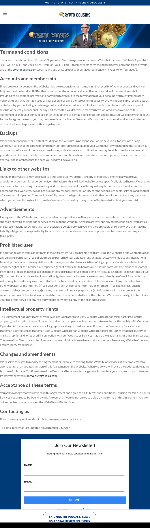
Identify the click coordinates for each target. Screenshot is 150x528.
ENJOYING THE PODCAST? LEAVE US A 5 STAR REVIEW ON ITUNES (69, 518)
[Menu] (5, 14)
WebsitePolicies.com (43, 375)
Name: (28, 465)
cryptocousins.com (24, 69)
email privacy (85, 509)
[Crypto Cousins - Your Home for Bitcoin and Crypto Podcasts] (75, 14)
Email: (28, 481)
